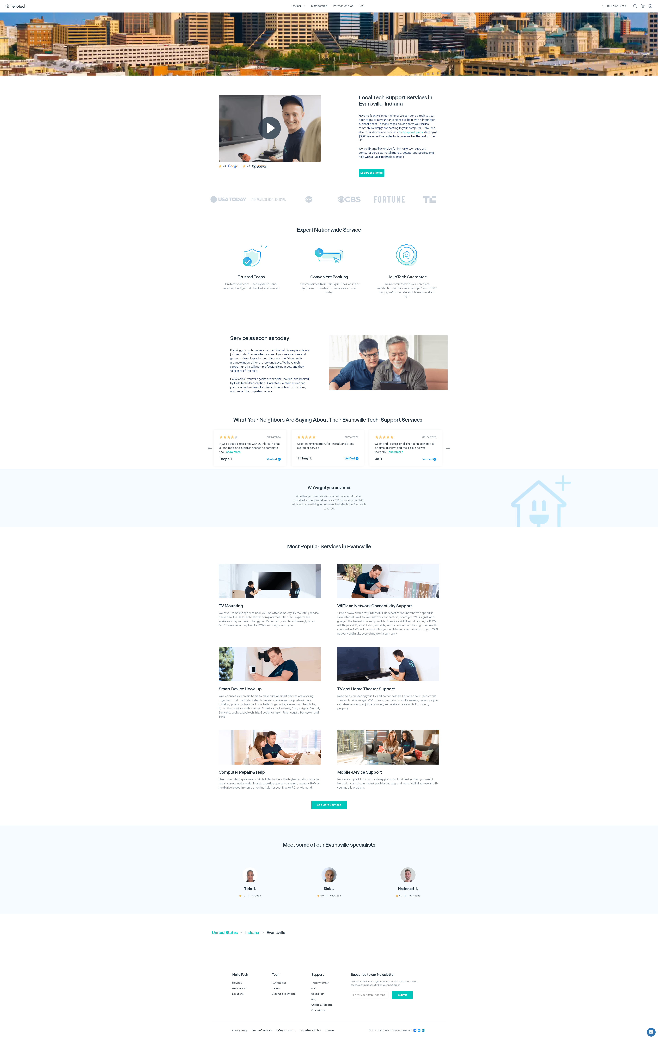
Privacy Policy (239, 1030)
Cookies (329, 1030)
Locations (238, 993)
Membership (239, 988)
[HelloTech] (16, 6)
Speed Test (317, 993)
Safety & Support (285, 1030)
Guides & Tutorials (321, 1004)
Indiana (252, 932)
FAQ (313, 988)
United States (225, 932)
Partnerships (279, 982)
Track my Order (319, 982)
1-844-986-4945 (615, 6)
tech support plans (411, 132)
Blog (313, 999)
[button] (651, 1032)
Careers (276, 988)
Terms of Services (262, 1030)
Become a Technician (284, 993)
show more (233, 452)
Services (237, 982)
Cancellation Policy (310, 1030)
